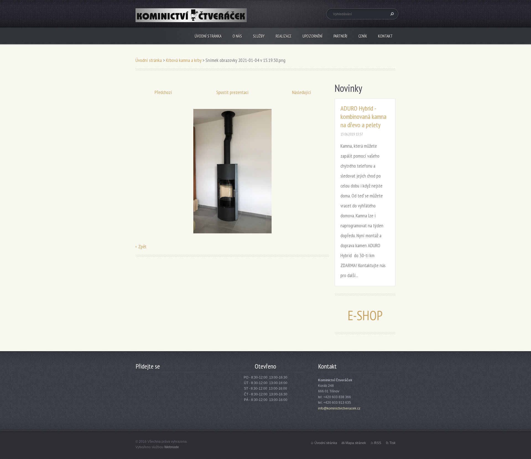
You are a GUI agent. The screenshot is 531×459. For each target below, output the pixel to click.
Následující (301, 92)
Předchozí (163, 92)
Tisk (392, 443)
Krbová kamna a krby (183, 60)
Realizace (283, 36)
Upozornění (312, 36)
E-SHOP (365, 315)
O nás (237, 36)
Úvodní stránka (208, 36)
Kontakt (385, 36)
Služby (259, 36)
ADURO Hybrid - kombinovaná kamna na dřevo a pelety (363, 116)
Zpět (142, 246)
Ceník (362, 36)
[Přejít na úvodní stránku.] (191, 18)
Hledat (391, 14)
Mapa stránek (355, 443)
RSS (377, 443)
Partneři (340, 36)
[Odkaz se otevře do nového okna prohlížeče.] (232, 171)
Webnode (171, 447)
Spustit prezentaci (232, 92)
